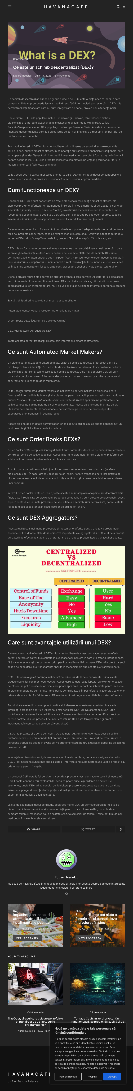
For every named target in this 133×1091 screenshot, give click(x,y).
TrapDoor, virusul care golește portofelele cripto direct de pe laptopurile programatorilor (35, 1021)
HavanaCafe (66, 6)
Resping (92, 1076)
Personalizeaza (68, 1076)
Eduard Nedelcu (22, 75)
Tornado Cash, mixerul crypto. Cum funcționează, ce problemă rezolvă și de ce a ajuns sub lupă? (97, 1021)
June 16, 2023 (43, 929)
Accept (112, 1076)
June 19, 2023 (43, 75)
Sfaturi (79, 911)
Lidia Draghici (83, 929)
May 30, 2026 (46, 1030)
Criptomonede (21, 58)
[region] (88, 1053)
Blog (15, 911)
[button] (124, 7)
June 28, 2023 (102, 929)
